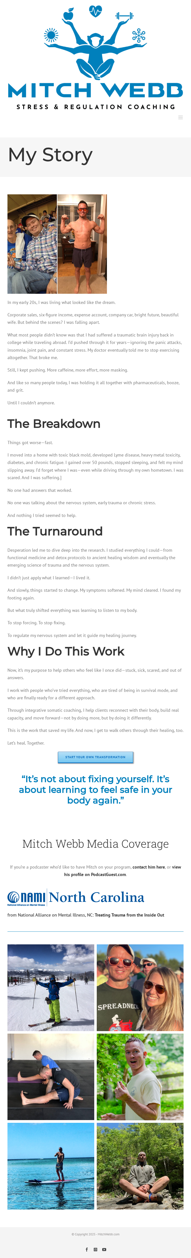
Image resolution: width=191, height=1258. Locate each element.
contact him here (149, 867)
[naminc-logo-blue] (75, 897)
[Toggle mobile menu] (181, 117)
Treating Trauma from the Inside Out (129, 915)
